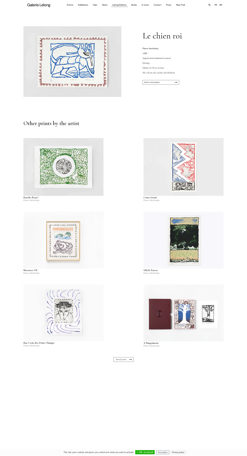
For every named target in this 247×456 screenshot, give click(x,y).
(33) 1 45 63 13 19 (85, 429)
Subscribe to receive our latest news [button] (121, 395)
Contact (157, 5)
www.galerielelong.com (211, 431)
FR (216, 5)
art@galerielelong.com (195, 431)
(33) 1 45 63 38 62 (122, 429)
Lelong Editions (119, 5)
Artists (70, 5)
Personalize (163, 452)
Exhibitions (83, 5)
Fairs (95, 5)
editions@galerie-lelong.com (122, 431)
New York (180, 5)
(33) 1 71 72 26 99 (160, 429)
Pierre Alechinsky (150, 48)
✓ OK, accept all (145, 452)
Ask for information (152, 82)
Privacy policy (178, 452)
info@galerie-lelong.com (84, 431)
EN (221, 5)
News (104, 5)
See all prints (121, 359)
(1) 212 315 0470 (197, 429)
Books (134, 5)
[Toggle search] (209, 5)
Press (168, 5)
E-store (145, 5)
